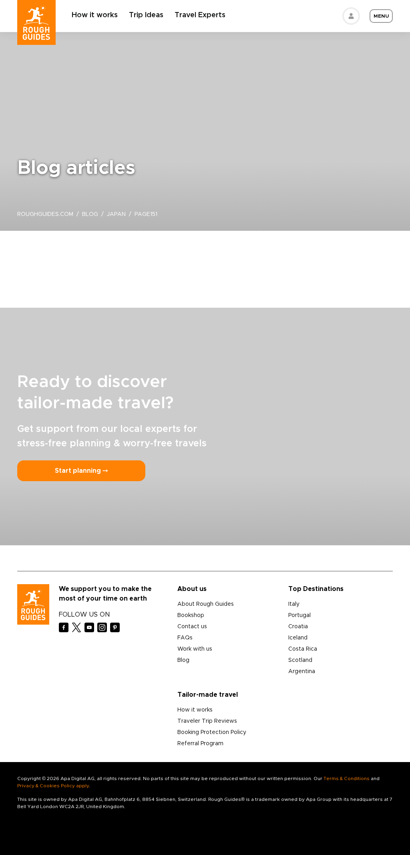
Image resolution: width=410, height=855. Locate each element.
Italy (293, 604)
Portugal (299, 615)
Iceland (298, 638)
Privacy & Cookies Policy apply (53, 785)
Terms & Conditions (347, 778)
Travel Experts (200, 15)
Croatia (298, 626)
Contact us (192, 626)
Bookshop (190, 615)
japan (116, 214)
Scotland (300, 660)
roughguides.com (45, 214)
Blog (183, 660)
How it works (95, 15)
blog (90, 214)
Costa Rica (302, 649)
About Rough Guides (205, 604)
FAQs (185, 638)
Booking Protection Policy (211, 732)
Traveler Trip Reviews (207, 721)
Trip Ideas (146, 15)
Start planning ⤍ (81, 471)
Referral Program (200, 743)
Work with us (194, 649)
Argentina (301, 671)
